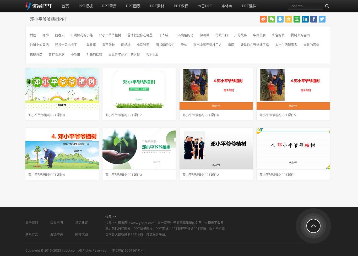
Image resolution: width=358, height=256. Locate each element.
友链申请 (56, 234)
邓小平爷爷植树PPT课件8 (46, 115)
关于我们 (31, 223)
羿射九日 (152, 55)
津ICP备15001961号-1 (128, 250)
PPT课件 (249, 6)
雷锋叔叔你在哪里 (140, 35)
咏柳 (45, 35)
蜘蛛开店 (36, 55)
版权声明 (56, 223)
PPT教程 (181, 6)
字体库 (226, 6)
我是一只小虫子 (66, 45)
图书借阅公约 (165, 45)
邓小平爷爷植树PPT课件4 (46, 175)
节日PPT (205, 6)
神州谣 (204, 35)
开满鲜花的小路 (82, 35)
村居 (33, 35)
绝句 (184, 45)
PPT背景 (109, 6)
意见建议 (81, 223)
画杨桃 (126, 45)
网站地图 (81, 234)
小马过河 (143, 45)
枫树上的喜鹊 (300, 35)
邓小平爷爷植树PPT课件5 (277, 115)
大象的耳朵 (311, 45)
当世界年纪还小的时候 (124, 55)
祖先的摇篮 (94, 55)
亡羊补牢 (89, 45)
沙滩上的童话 (39, 45)
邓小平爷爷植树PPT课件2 (200, 175)
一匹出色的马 (184, 35)
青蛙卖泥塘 (56, 55)
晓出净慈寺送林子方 (207, 45)
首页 (65, 6)
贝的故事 (240, 35)
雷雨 (231, 45)
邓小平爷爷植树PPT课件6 (200, 115)
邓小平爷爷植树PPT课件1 (277, 175)
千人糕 (163, 35)
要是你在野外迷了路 (255, 45)
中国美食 (259, 35)
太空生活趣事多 (286, 45)
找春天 (59, 35)
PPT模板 (85, 6)
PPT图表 (133, 6)
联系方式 (31, 234)
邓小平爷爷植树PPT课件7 (123, 115)
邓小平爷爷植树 (110, 35)
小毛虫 (75, 55)
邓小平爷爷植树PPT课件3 (123, 175)
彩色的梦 (278, 35)
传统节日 (221, 35)
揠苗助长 (108, 45)
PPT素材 (157, 6)
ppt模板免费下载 (41, 6)
